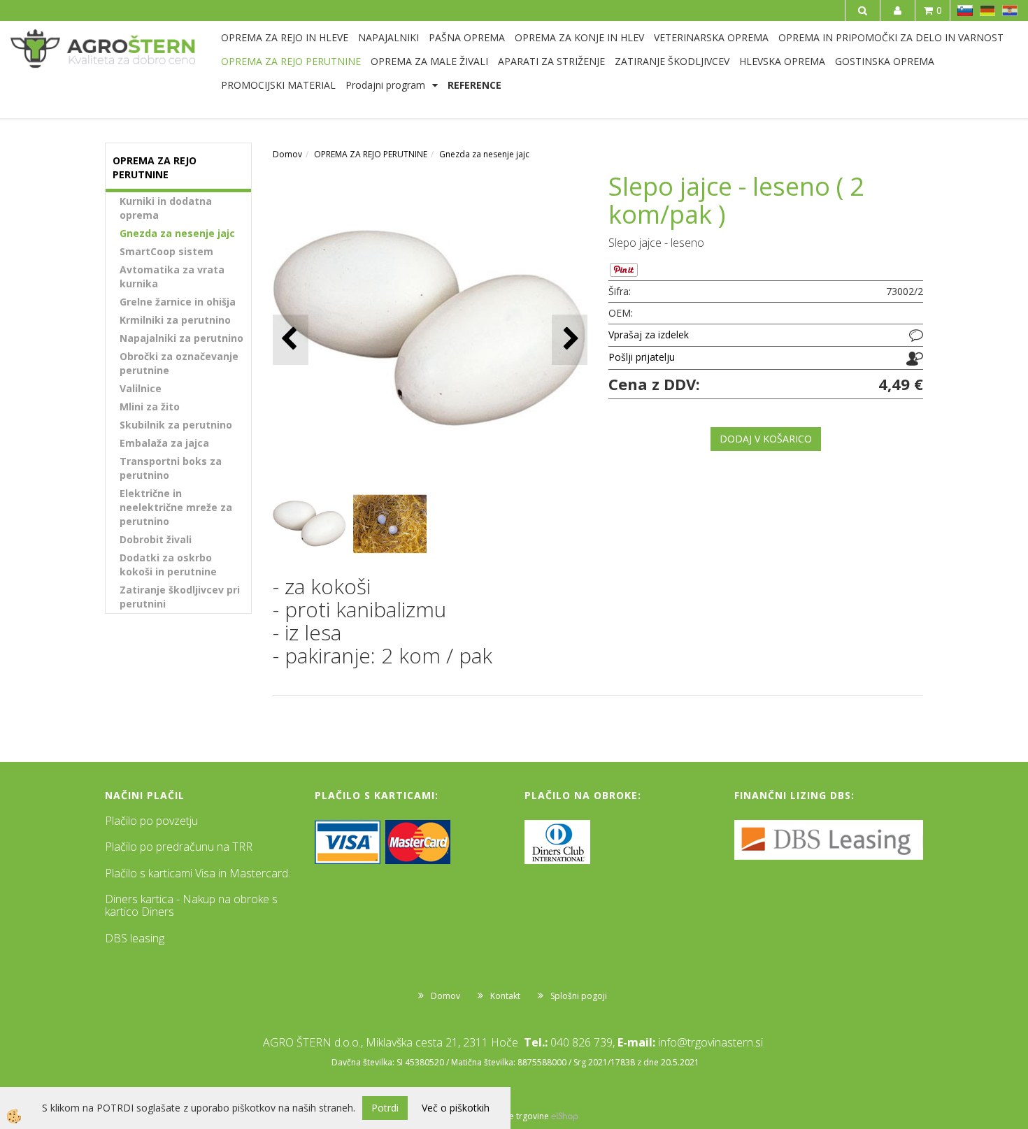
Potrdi (385, 1107)
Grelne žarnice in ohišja (178, 301)
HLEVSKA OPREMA (782, 61)
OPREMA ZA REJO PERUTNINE (291, 61)
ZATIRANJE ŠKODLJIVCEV (672, 61)
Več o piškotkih (456, 1107)
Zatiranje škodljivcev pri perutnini (180, 596)
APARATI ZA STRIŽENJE (551, 61)
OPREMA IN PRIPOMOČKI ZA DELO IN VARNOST (891, 37)
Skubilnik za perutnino (176, 424)
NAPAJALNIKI (388, 37)
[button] (569, 339)
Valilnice (141, 388)
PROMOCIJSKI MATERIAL (278, 85)
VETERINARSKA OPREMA (711, 37)
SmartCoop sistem (166, 251)
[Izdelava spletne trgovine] (564, 1116)
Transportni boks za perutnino (171, 468)
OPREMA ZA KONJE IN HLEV (579, 37)
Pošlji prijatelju (641, 357)
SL (965, 10)
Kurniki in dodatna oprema (166, 208)
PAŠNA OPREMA (467, 37)
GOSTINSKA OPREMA (884, 61)
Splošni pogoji (578, 996)
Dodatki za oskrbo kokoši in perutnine (168, 564)
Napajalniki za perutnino (181, 338)
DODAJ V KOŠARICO (766, 438)
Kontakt (505, 996)
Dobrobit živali (156, 539)
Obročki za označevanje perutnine (179, 363)
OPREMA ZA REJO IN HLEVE (284, 37)
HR (1010, 10)
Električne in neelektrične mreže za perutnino (176, 507)
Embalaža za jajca (164, 443)
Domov (287, 154)
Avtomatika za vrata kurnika (172, 276)
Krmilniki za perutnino (175, 319)
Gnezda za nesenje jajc (177, 233)
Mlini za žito (150, 406)
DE (987, 10)
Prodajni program (385, 85)
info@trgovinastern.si (710, 1042)
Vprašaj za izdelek (648, 334)
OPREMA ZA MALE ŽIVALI (429, 61)
